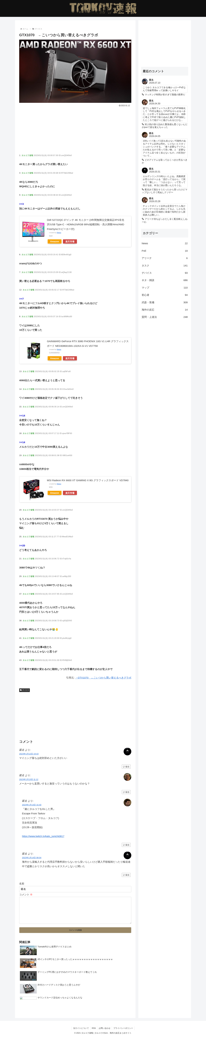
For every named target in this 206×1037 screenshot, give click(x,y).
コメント (26, 894)
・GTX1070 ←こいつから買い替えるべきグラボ (103, 677)
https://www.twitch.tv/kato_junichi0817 (43, 836)
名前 (21, 883)
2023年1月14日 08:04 (31, 858)
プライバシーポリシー (123, 1028)
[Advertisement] (75, 128)
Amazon (54, 241)
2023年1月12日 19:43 (29, 754)
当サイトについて (81, 1028)
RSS (94, 1028)
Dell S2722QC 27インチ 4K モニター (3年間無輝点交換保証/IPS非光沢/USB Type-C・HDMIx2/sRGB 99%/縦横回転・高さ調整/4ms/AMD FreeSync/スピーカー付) (85, 224)
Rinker (59, 232)
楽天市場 (69, 241)
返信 (127, 766)
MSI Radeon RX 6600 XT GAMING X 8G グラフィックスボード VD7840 (88, 480)
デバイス (25, 690)
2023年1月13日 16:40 (31, 805)
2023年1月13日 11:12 (28, 779)
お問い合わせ (104, 1028)
